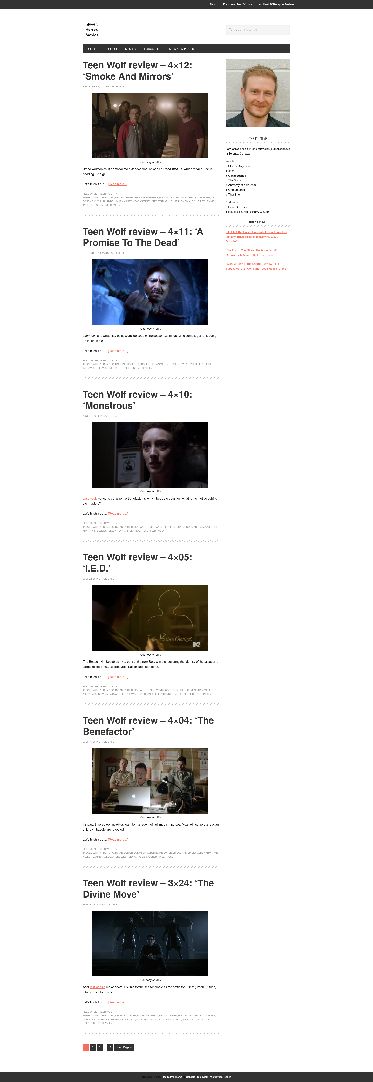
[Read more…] (118, 184)
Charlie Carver (125, 1015)
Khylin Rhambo (103, 201)
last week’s (97, 987)
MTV (154, 201)
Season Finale (183, 201)
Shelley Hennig (204, 201)
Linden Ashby (123, 201)
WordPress (216, 1077)
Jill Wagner (202, 197)
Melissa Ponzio (146, 1019)
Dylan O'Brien (124, 197)
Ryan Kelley (165, 201)
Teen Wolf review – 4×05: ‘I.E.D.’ (137, 562)
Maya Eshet (209, 526)
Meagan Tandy (142, 201)
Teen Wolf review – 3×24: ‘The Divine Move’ (148, 888)
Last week (90, 498)
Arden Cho (107, 197)
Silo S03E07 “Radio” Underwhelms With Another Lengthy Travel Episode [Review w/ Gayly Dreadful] (256, 236)
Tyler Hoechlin (93, 205)
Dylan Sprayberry (146, 197)
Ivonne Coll (163, 690)
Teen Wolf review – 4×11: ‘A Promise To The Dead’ (143, 236)
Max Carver (127, 1019)
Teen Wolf (106, 193)
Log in (227, 1077)
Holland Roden (169, 197)
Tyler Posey (112, 205)
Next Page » (124, 1047)
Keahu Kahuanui (108, 1019)
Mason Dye (98, 693)
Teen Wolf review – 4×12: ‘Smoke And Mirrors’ (137, 70)
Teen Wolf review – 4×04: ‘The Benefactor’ (148, 725)
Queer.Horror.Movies (109, 29)
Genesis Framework (197, 1077)
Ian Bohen (187, 197)
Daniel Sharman (147, 1015)
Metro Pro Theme (172, 1077)
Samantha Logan (140, 693)
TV (115, 193)
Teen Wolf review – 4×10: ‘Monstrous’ (137, 399)
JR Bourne (174, 364)
